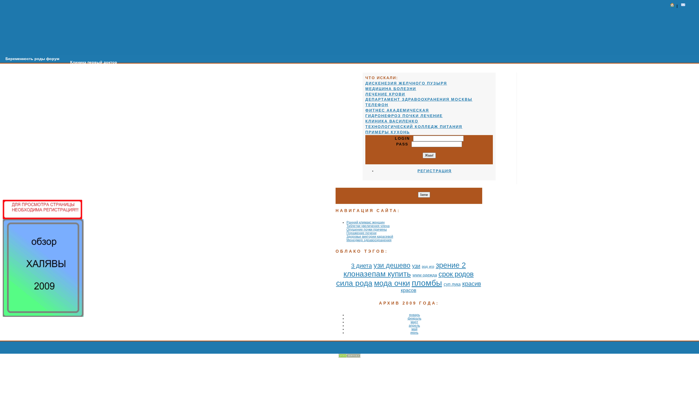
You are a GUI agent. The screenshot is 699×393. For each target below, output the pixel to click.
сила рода (354, 283)
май (414, 329)
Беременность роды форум (32, 58)
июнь (414, 332)
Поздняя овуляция (311, 76)
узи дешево (392, 265)
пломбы (427, 282)
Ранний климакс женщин (365, 222)
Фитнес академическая (397, 110)
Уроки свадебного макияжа (202, 69)
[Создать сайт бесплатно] (349, 356)
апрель (414, 325)
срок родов (456, 274)
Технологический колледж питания (413, 126)
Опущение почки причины (366, 229)
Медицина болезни (390, 89)
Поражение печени (361, 233)
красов (408, 290)
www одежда (425, 275)
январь (414, 315)
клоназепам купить (377, 274)
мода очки (392, 283)
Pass (403, 144)
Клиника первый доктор (93, 62)
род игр (428, 266)
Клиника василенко (391, 121)
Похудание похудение (261, 73)
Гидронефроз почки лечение (404, 116)
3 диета (361, 265)
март (414, 322)
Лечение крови (385, 94)
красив (471, 283)
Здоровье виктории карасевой (369, 236)
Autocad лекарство (146, 66)
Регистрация (434, 171)
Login (404, 138)
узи (416, 266)
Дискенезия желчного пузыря (406, 83)
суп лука (452, 284)
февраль (414, 318)
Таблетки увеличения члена (368, 226)
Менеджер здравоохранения (369, 240)
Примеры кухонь (387, 132)
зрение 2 (451, 265)
